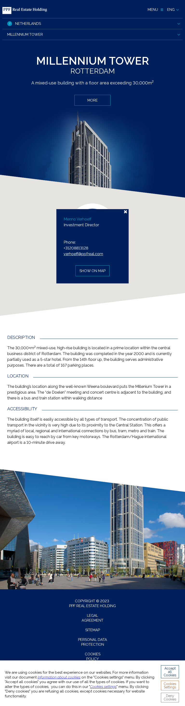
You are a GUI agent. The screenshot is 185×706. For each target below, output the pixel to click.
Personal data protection (92, 642)
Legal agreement (92, 618)
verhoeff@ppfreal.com (83, 254)
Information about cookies (59, 677)
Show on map (92, 271)
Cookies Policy (92, 656)
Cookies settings (103, 687)
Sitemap (92, 630)
